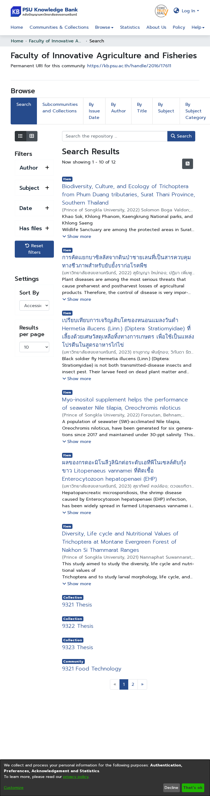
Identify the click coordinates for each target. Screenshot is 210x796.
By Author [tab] (118, 107)
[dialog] (105, 778)
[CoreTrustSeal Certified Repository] (161, 10)
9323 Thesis (77, 647)
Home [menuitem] (17, 27)
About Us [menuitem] (156, 27)
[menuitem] (104, 27)
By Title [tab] (142, 107)
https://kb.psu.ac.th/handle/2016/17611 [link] (129, 66)
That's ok (193, 788)
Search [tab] (23, 104)
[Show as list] (20, 136)
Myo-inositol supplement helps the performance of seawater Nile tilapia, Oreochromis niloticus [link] (125, 403)
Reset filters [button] (35, 249)
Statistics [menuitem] (130, 27)
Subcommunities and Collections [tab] (60, 107)
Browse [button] (102, 27)
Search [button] (183, 136)
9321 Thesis (77, 604)
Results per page (31, 330)
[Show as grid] (31, 136)
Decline (171, 788)
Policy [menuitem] (179, 27)
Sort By (29, 292)
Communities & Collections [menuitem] (59, 27)
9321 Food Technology (91, 668)
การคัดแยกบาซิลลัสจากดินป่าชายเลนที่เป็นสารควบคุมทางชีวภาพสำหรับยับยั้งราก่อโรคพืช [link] (125, 261)
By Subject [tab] (166, 107)
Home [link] (17, 41)
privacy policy (76, 777)
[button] (45, 11)
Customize (14, 788)
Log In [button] (189, 11)
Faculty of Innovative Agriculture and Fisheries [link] (56, 41)
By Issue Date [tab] (94, 111)
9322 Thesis (78, 626)
